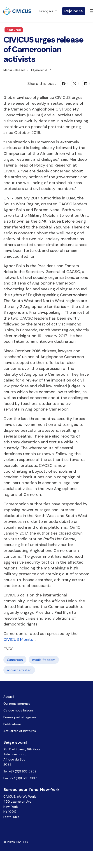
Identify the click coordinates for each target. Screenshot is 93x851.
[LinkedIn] (86, 83)
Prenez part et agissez (19, 717)
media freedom (43, 660)
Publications (12, 724)
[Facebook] (63, 83)
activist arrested (19, 670)
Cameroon (15, 660)
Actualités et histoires (19, 731)
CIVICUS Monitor (19, 639)
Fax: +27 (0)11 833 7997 (20, 778)
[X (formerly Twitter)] (75, 83)
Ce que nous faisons (18, 710)
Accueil (8, 697)
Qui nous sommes (16, 704)
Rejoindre (73, 11)
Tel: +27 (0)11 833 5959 (20, 771)
